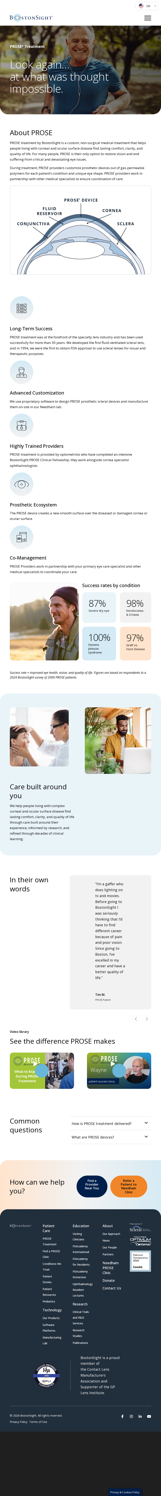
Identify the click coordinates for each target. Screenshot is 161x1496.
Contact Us (111, 1247)
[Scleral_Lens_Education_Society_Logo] (140, 1186)
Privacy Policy (18, 1381)
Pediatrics (49, 1260)
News (106, 1199)
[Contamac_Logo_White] (140, 1200)
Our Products (51, 1277)
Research (80, 1263)
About (107, 1184)
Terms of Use (38, 1381)
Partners (107, 1213)
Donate (108, 1239)
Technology (52, 1269)
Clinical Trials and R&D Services (81, 1276)
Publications (80, 1302)
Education (81, 1184)
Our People (109, 1206)
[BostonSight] (31, 18)
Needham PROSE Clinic (110, 1227)
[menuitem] (146, 6)
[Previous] (136, 978)
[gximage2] (140, 1220)
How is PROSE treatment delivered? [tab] (102, 1082)
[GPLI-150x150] (45, 1334)
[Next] (147, 978)
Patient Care (49, 1187)
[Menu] (147, 18)
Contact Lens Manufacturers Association (94, 1334)
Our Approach (111, 1193)
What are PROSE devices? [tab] (93, 1096)
